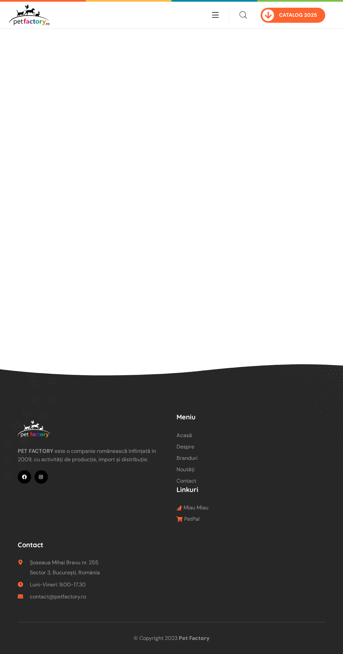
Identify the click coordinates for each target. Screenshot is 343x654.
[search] (243, 15)
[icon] (24, 477)
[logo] (29, 14)
